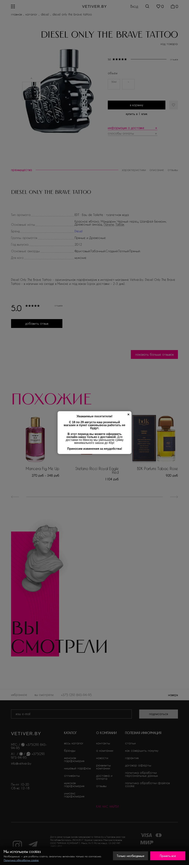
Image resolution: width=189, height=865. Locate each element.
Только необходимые (130, 855)
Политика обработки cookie (21, 860)
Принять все (168, 855)
